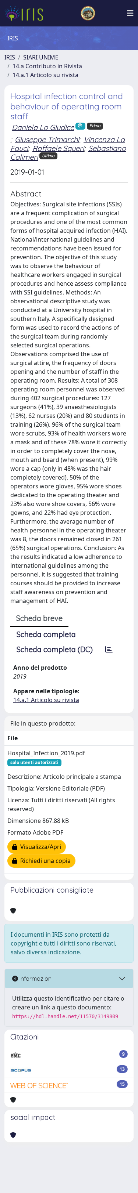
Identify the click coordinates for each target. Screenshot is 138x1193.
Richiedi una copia (44, 861)
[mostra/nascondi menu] (130, 13)
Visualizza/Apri (39, 847)
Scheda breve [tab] (39, 618)
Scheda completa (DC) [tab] (55, 649)
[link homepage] (26, 13)
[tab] (109, 649)
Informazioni (35, 978)
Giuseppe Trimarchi (47, 139)
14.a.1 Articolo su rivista (45, 75)
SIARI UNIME (41, 57)
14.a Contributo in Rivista (47, 66)
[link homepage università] (88, 13)
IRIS (9, 57)
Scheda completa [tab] (46, 634)
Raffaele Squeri (58, 148)
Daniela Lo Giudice (43, 127)
